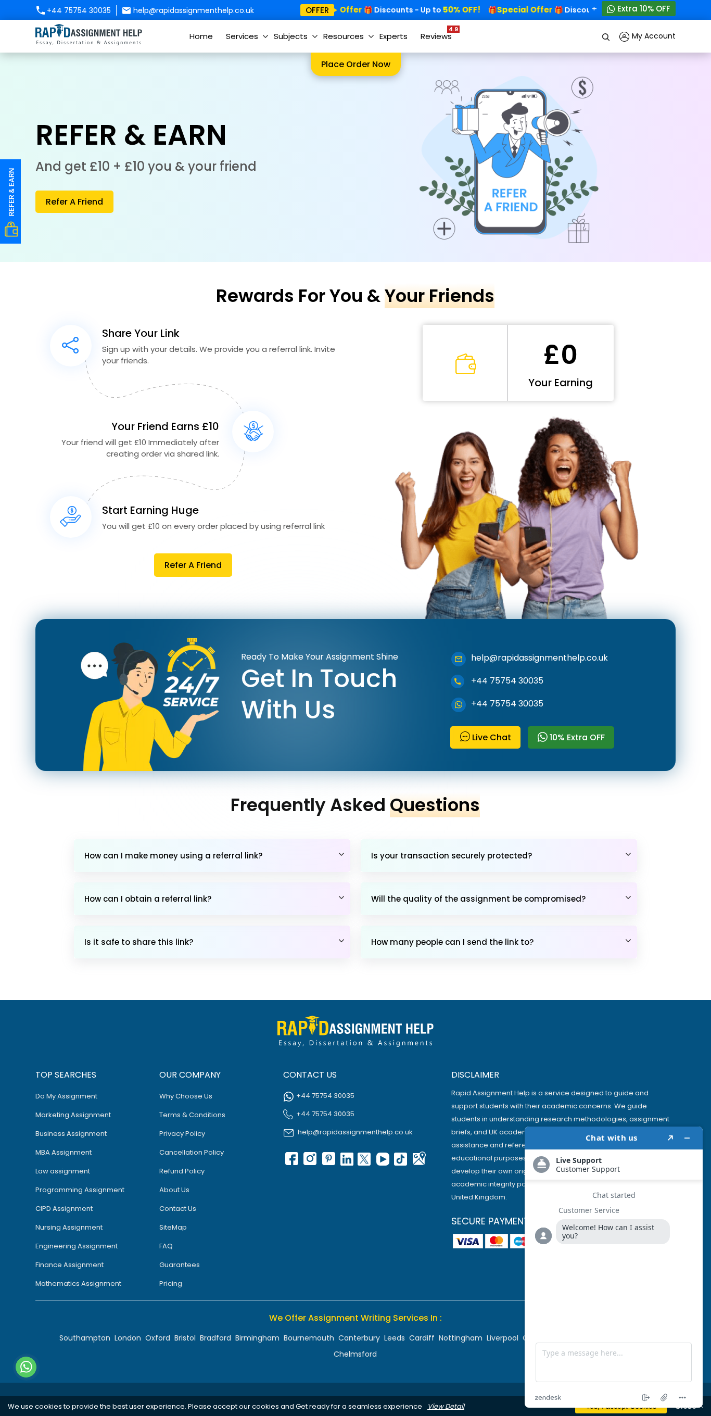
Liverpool (502, 1338)
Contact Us (177, 1208)
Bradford (215, 1338)
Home (201, 36)
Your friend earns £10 (165, 426)
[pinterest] (327, 1162)
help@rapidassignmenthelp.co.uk (192, 10)
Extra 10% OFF (642, 8)
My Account (653, 36)
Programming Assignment (79, 1190)
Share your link (141, 333)
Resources (343, 36)
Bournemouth (309, 1338)
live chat (490, 737)
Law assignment (62, 1171)
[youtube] (382, 1162)
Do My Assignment (66, 1096)
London (128, 1338)
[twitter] (364, 1162)
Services (242, 36)
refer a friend (74, 202)
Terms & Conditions (192, 1115)
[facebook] (291, 1162)
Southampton (84, 1338)
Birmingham (257, 1338)
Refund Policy (182, 1171)
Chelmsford (355, 1354)
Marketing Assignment (73, 1115)
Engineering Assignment (76, 1246)
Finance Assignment (69, 1265)
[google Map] (418, 1162)
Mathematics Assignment (78, 1283)
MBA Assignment (63, 1152)
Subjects (291, 36)
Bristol (185, 1338)
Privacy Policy (182, 1134)
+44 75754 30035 (78, 10)
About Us (174, 1190)
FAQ (166, 1246)
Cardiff (422, 1338)
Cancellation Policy (191, 1152)
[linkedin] (345, 1162)
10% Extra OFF (576, 737)
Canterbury (359, 1338)
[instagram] (309, 1162)
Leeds (394, 1338)
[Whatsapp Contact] (26, 1367)
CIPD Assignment (64, 1208)
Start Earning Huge (150, 510)
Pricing (170, 1283)
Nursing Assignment (69, 1227)
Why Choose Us (185, 1096)
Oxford (157, 1338)
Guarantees (179, 1265)
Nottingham (461, 1338)
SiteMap (173, 1227)
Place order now (355, 64)
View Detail (445, 1406)
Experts (393, 36)
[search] (606, 36)
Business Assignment (71, 1134)
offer (317, 10)
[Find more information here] (613, 1267)
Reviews (439, 33)
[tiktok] (400, 1162)
